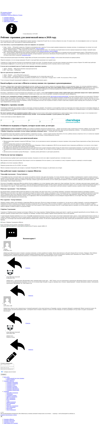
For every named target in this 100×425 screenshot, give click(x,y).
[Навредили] (4, 226)
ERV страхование (10, 398)
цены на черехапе (44, 51)
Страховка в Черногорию (12, 390)
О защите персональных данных (9, 414)
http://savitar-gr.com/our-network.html (59, 96)
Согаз (7, 400)
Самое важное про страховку (11, 21)
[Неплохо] (24, 226)
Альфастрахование (11, 402)
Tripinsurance (9, 394)
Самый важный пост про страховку (15, 378)
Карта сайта (6, 377)
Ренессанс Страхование (12, 405)
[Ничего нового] (16, 226)
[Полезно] (29, 226)
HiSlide (53, 57)
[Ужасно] (9, 226)
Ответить (27, 268)
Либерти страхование (11, 396)
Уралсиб (8, 404)
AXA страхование (10, 407)
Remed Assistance (10, 379)
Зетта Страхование (11, 409)
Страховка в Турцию (9, 20)
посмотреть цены (26, 55)
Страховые (6, 391)
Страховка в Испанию (12, 387)
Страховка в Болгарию (9, 18)
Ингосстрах (9, 408)
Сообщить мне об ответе (9, 371)
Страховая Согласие (11, 395)
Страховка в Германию (12, 383)
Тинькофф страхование (12, 392)
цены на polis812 (40, 48)
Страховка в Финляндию (12, 388)
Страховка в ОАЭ (10, 384)
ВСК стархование (10, 399)
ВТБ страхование (10, 403)
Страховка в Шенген (9, 17)
